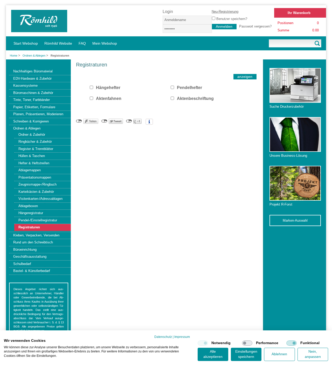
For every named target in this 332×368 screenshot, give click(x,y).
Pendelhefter (189, 87)
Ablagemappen (29, 170)
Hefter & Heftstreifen (33, 163)
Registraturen (29, 227)
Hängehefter (108, 87)
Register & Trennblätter (35, 149)
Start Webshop (25, 43)
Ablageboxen (28, 206)
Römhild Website (58, 43)
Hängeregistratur (30, 213)
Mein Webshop (104, 43)
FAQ (82, 43)
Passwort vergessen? (255, 26)
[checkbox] (203, 343)
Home (13, 55)
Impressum (182, 337)
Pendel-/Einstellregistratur (37, 220)
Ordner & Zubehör (31, 135)
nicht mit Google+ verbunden (129, 121)
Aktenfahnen (108, 98)
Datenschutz (163, 337)
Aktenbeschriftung (195, 98)
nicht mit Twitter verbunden (104, 121)
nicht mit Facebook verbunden (79, 121)
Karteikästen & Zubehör (36, 192)
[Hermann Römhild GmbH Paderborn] (39, 30)
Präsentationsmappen (34, 177)
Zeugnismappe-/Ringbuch (37, 184)
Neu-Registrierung (225, 11)
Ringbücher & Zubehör (35, 142)
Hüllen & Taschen (31, 156)
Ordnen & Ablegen (34, 55)
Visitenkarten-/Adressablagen (40, 199)
